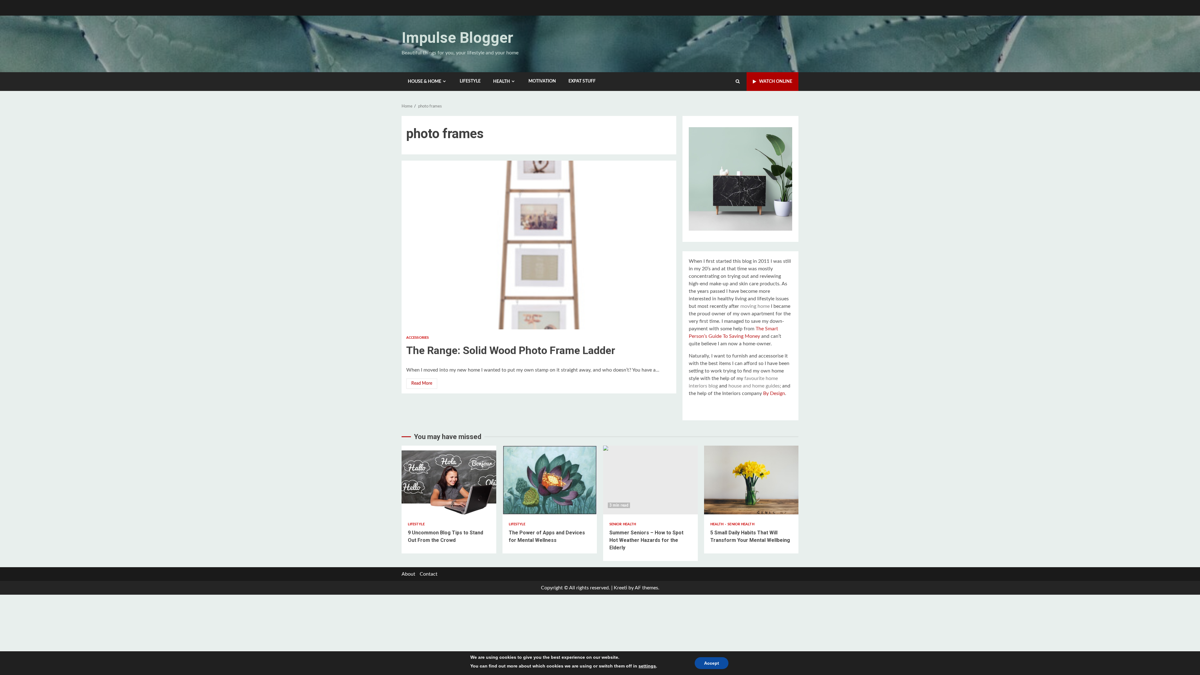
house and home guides (754, 385)
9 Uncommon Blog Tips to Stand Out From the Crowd (449, 480)
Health (501, 81)
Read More (421, 383)
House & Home (424, 81)
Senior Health (622, 524)
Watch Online (775, 81)
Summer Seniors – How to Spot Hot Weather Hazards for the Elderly (650, 480)
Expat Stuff (582, 81)
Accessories (417, 337)
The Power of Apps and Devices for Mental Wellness (549, 480)
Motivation (542, 81)
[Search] (738, 82)
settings (647, 665)
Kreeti (620, 587)
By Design (774, 393)
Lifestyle (470, 81)
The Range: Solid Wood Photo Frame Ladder (539, 245)
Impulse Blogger (457, 38)
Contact (429, 574)
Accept (711, 663)
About (408, 574)
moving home (755, 306)
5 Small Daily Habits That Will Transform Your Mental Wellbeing (751, 480)
